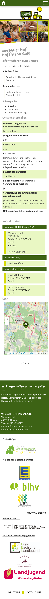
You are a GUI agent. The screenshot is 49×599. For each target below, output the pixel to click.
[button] (26, 325)
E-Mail (11, 242)
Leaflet (10, 353)
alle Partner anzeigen (36, 512)
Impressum (14, 592)
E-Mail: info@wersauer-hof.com (16, 426)
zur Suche (24, 363)
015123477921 (23, 278)
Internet (12, 245)
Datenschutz (34, 592)
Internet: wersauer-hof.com (14, 429)
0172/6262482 (23, 290)
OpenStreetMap (26, 353)
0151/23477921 (23, 239)
